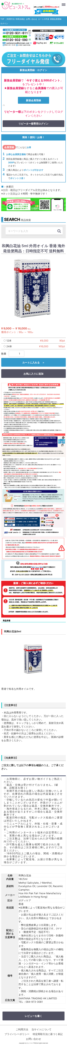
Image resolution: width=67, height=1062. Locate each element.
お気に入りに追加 (33, 373)
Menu (64, 3)
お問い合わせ (31, 19)
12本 (9, 340)
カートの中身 (43, 19)
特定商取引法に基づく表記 (48, 1034)
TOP (2, 19)
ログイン (4, 23)
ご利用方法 (10, 19)
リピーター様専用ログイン (33, 123)
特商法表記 (20, 19)
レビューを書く (33, 1016)
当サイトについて (41, 1029)
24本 (9, 346)
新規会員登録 (55, 19)
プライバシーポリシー (17, 1034)
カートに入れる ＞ (33, 362)
